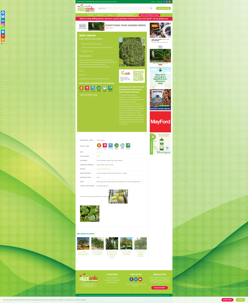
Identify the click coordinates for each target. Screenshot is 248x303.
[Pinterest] (3, 36)
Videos (110, 15)
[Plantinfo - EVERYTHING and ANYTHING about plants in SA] (85, 8)
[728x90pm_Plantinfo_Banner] (112, 26)
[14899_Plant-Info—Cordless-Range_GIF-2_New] (160, 33)
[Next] (146, 252)
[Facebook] (3, 13)
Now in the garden (125, 15)
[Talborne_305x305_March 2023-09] (160, 144)
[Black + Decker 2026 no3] (160, 55)
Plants (90, 15)
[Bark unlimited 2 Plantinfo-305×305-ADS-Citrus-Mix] (160, 99)
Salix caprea (87, 35)
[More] (3, 40)
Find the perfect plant (149, 15)
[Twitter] (3, 16)
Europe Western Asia (103, 169)
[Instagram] (3, 24)
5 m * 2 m (100, 152)
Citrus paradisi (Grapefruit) (126, 253)
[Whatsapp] (3, 28)
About (153, 1)
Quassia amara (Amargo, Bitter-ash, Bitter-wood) (112, 255)
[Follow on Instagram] (167, 1)
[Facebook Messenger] (3, 32)
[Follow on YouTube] (169, 1)
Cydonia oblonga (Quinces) (141, 254)
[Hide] (2, 43)
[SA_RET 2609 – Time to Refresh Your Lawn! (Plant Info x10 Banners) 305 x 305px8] (160, 77)
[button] (121, 64)
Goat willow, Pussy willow (91, 39)
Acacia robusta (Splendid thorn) (83, 253)
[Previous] (77, 252)
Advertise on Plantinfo (112, 280)
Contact (159, 1)
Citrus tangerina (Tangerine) (97, 253)
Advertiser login (112, 282)
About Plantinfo (112, 278)
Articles (100, 15)
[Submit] (151, 8)
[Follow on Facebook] (164, 1)
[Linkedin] (3, 20)
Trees (91, 51)
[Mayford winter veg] (160, 122)
